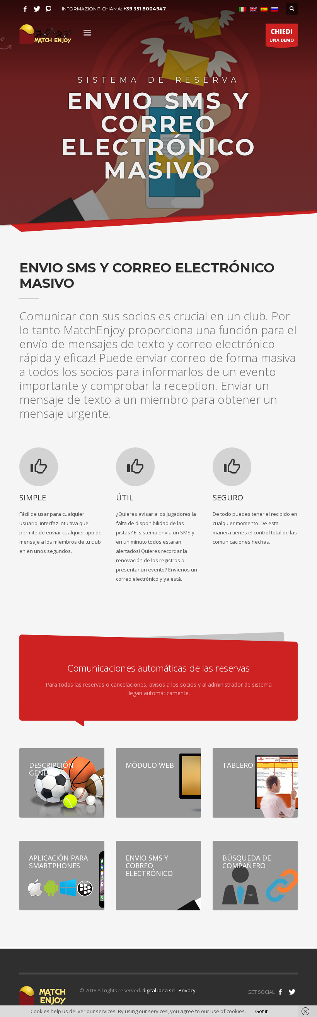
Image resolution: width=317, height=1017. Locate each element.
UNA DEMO (281, 35)
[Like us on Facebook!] (280, 992)
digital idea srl (158, 990)
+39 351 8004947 (144, 9)
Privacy (187, 990)
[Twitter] (37, 9)
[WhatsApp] (48, 9)
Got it (261, 1011)
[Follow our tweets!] (292, 992)
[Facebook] (25, 9)
